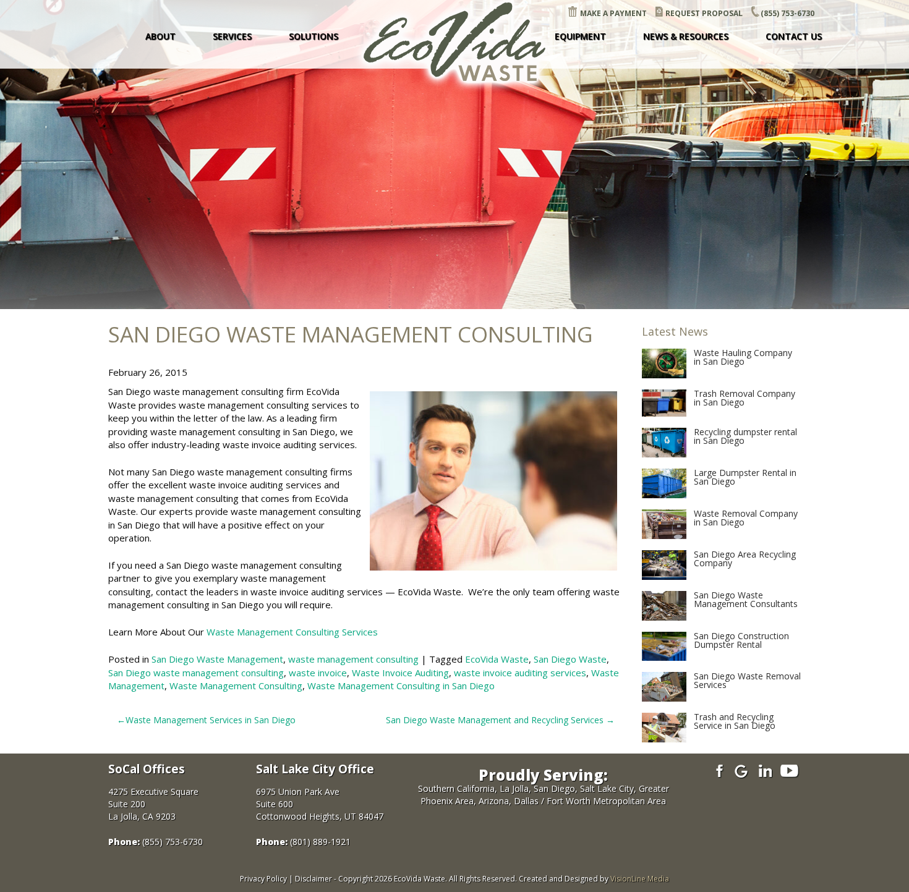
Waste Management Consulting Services (292, 632)
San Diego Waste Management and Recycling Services (495, 720)
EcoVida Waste (497, 659)
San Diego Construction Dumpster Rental (741, 640)
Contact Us (794, 36)
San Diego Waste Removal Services (747, 680)
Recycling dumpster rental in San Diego (745, 436)
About (160, 36)
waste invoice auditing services (520, 672)
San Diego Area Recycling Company (745, 558)
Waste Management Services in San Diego (211, 720)
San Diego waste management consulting (196, 672)
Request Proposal (704, 13)
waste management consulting (353, 659)
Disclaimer (313, 878)
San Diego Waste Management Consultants (746, 599)
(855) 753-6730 (787, 13)
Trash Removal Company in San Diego (744, 398)
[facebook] (717, 770)
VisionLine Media (639, 878)
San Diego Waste (570, 659)
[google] (742, 770)
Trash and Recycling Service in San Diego (734, 721)
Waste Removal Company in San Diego (746, 518)
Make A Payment (613, 13)
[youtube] (790, 770)
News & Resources (685, 36)
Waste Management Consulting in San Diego (401, 685)
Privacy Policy (263, 878)
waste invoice (318, 672)
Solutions (313, 36)
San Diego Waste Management (217, 659)
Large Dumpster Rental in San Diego (745, 477)
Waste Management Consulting (235, 685)
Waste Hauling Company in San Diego (743, 357)
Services (232, 36)
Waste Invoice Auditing (400, 672)
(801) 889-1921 (320, 841)
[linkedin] (766, 770)
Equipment (580, 36)
